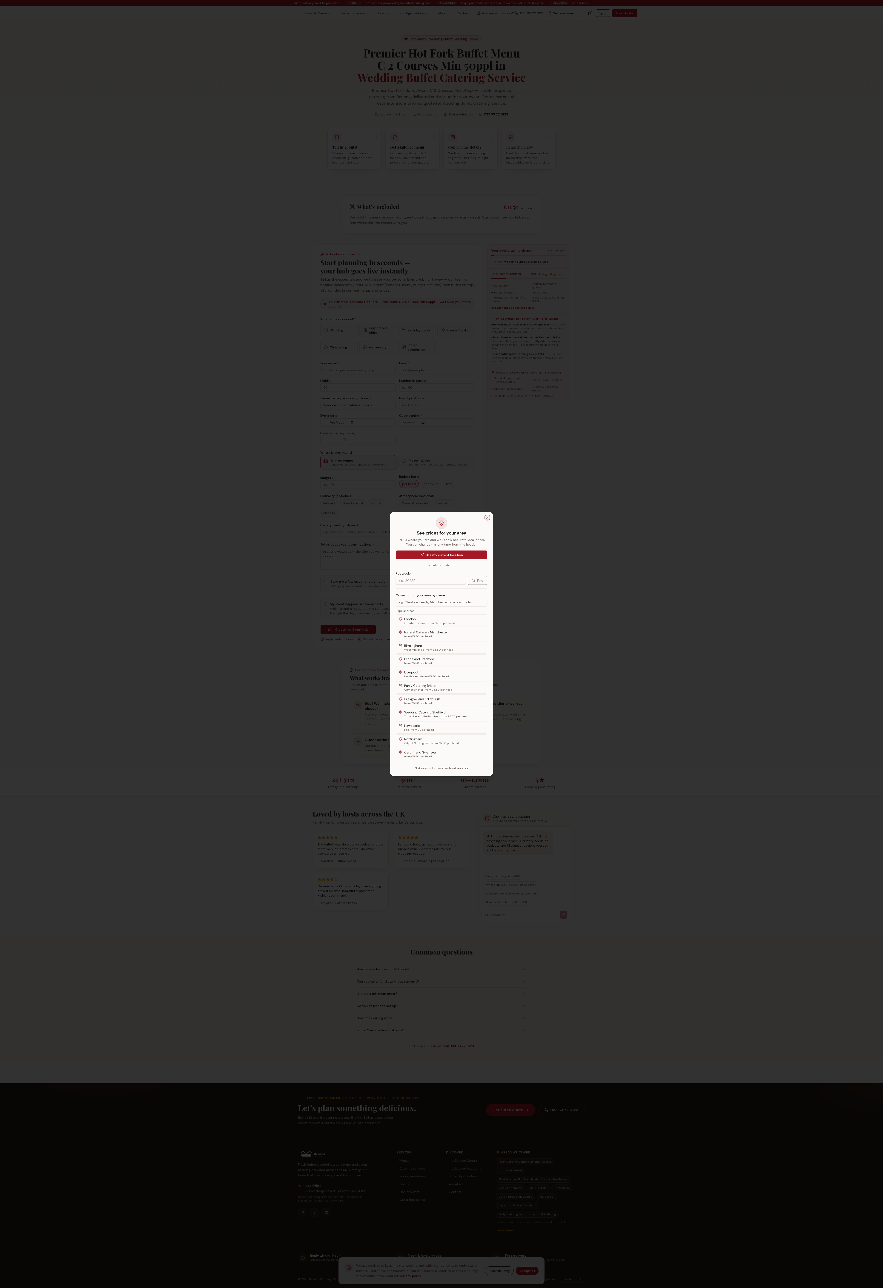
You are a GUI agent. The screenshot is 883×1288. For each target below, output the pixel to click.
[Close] (487, 518)
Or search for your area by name (420, 595)
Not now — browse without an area (441, 768)
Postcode (403, 573)
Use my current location (444, 555)
